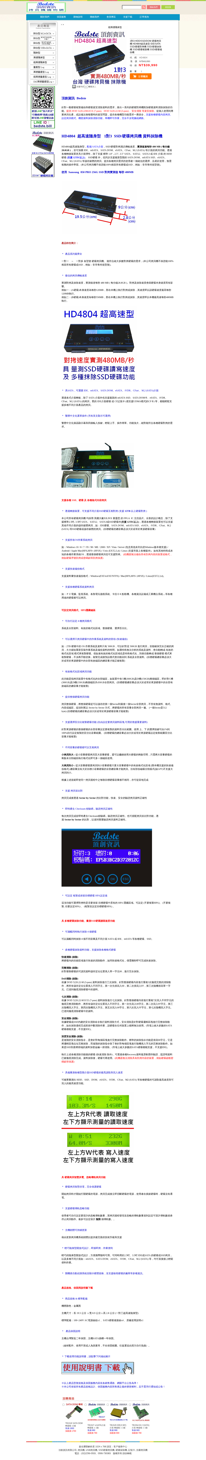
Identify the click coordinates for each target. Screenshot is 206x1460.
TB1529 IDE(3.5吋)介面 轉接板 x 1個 (118, 1426)
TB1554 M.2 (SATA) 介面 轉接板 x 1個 (140, 1426)
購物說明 (77, 16)
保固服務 (61, 16)
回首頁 (168, 7)
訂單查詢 (144, 16)
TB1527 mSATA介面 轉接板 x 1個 (96, 1426)
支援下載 (127, 16)
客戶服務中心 (120, 1446)
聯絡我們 (154, 7)
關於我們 (44, 16)
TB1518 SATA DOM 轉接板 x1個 (74, 1424)
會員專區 (111, 16)
